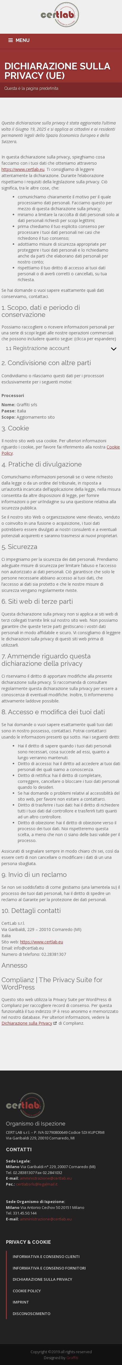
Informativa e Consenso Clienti (46, 1256)
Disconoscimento (31, 1313)
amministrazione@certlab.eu (46, 1178)
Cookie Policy (27, 1290)
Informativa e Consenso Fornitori (49, 1268)
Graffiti (72, 1357)
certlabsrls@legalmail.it (36, 1184)
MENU (23, 40)
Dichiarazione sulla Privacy (26, 1023)
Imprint (21, 1302)
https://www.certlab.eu (22, 169)
